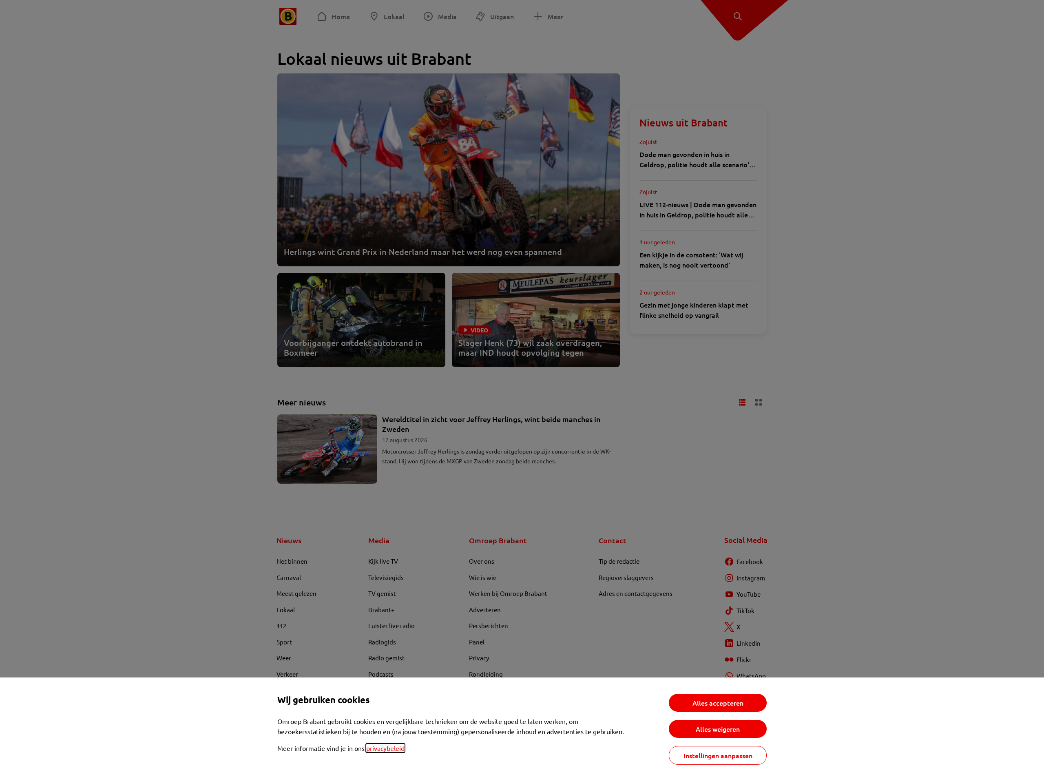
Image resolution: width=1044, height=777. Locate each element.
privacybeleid (385, 748)
